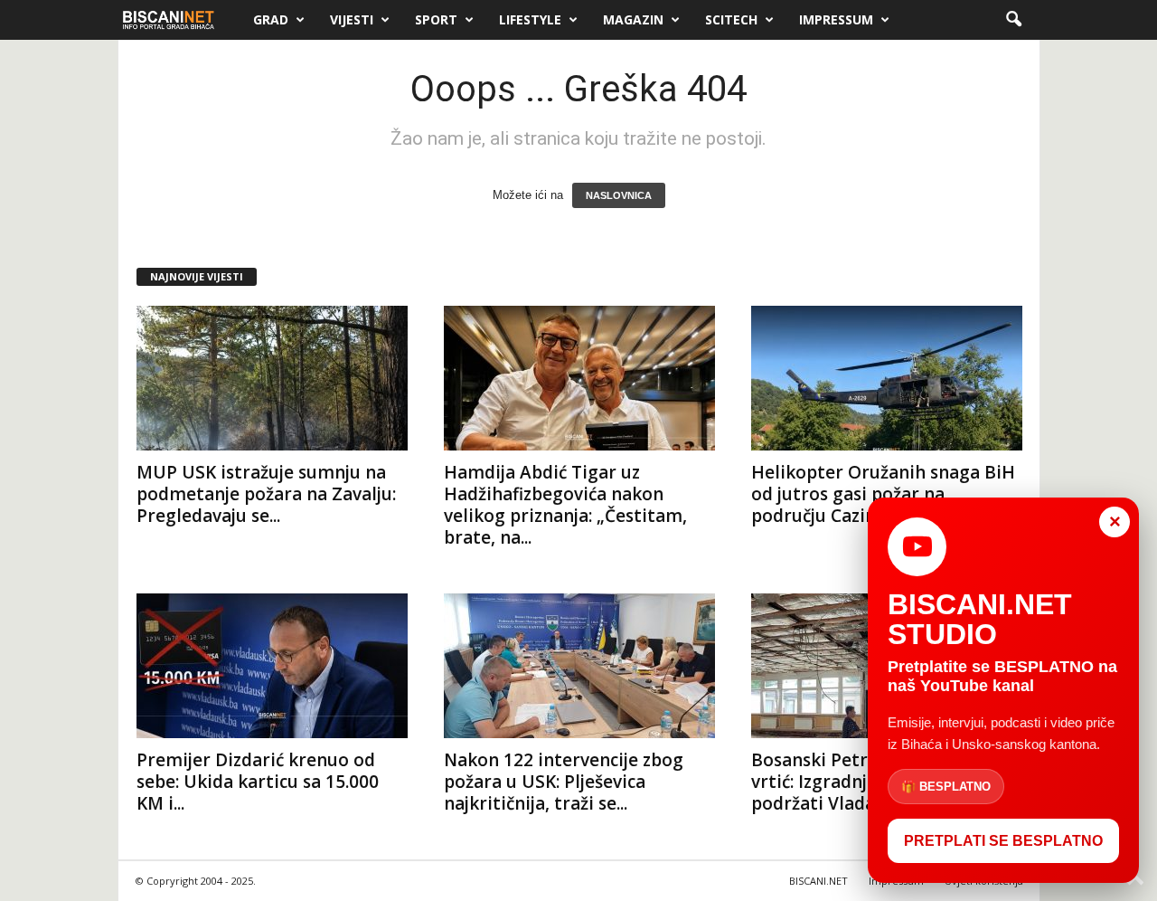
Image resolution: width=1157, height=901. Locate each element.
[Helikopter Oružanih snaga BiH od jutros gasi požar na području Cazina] (886, 378)
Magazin (633, 19)
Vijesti (351, 19)
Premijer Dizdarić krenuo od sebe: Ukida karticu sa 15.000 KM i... (257, 781)
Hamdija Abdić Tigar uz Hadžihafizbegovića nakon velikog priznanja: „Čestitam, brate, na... (565, 504)
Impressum (836, 19)
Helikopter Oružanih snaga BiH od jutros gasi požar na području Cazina (883, 493)
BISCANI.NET (818, 880)
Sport (436, 19)
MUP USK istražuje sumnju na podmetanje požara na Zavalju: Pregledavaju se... (266, 493)
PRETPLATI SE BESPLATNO (1003, 841)
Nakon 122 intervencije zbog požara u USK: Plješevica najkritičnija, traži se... (563, 781)
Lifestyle (530, 19)
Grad (270, 19)
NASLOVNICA (619, 195)
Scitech (731, 19)
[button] (1013, 20)
